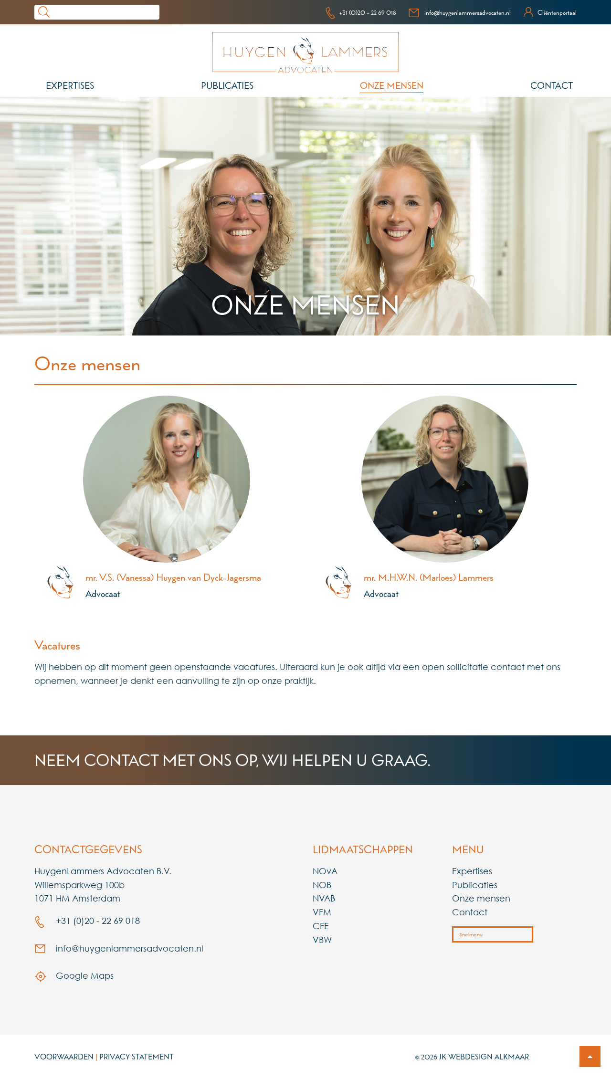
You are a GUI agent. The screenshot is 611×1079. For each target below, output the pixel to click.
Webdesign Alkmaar (488, 1056)
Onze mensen (391, 85)
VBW (322, 939)
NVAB (324, 898)
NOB (322, 885)
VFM (322, 912)
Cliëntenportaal (557, 12)
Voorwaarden (64, 1056)
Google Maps (83, 975)
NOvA (325, 871)
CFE (321, 926)
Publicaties (227, 85)
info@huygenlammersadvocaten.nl (467, 12)
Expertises (70, 85)
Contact (551, 85)
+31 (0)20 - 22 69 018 (367, 12)
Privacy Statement (136, 1056)
